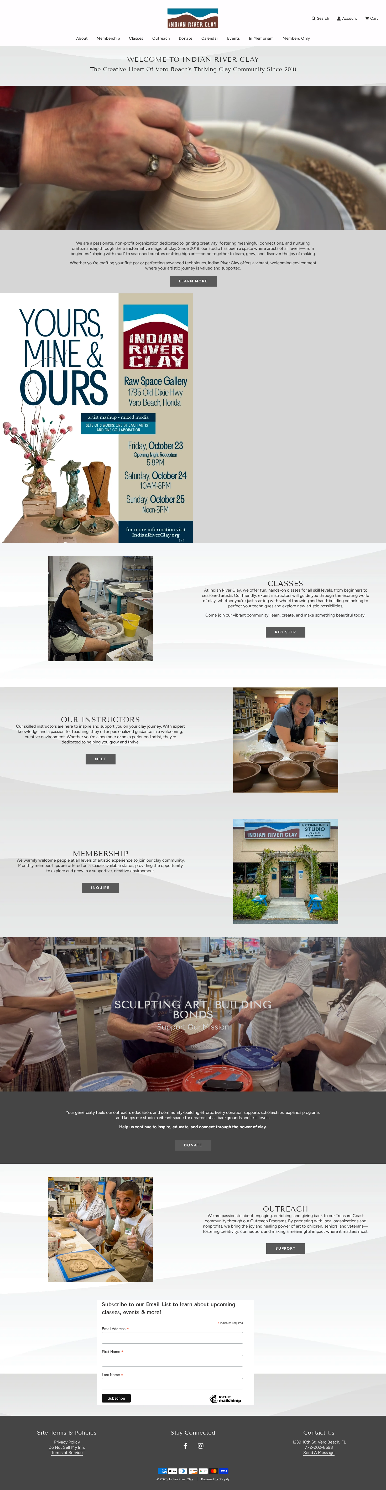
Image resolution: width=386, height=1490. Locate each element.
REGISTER (285, 632)
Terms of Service (67, 1452)
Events (233, 38)
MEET (100, 759)
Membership (108, 38)
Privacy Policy (67, 1442)
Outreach (161, 38)
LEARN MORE (193, 281)
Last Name (112, 1374)
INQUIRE (100, 888)
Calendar (209, 38)
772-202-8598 (319, 1447)
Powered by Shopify (215, 1479)
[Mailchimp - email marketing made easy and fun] (225, 1403)
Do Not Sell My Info (67, 1447)
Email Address (115, 1328)
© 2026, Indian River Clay (175, 1479)
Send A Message (319, 1452)
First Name (112, 1351)
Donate (185, 38)
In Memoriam (261, 38)
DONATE (193, 1145)
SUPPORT (285, 1248)
